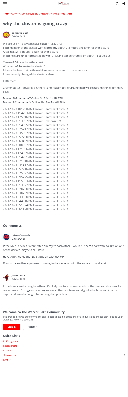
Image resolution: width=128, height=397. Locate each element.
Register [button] (31, 326)
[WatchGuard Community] (64, 3)
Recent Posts (10, 345)
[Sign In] (123, 3)
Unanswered (64, 355)
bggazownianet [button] (20, 33)
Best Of (7, 359)
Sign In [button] (12, 326)
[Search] (117, 3)
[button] (6, 35)
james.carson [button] (19, 275)
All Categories (10, 341)
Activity (7, 350)
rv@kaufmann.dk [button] (21, 235)
